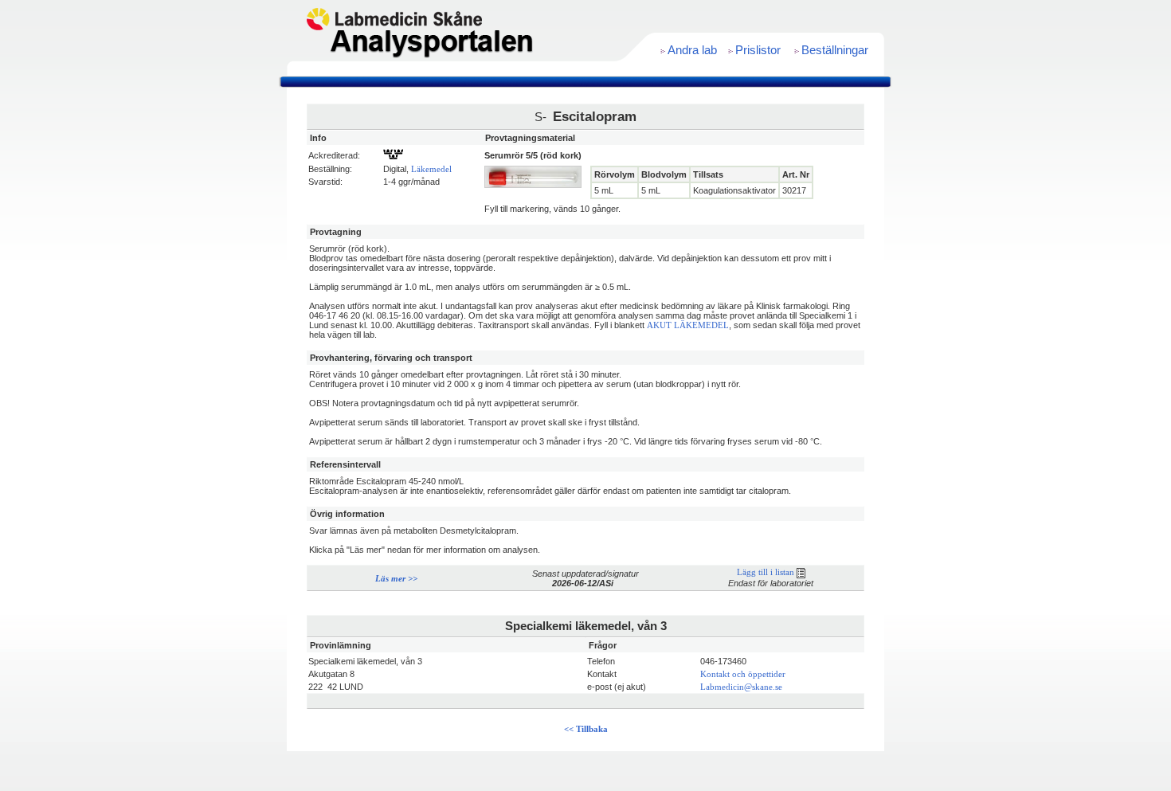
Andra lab (692, 50)
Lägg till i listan (767, 572)
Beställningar (834, 50)
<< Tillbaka (586, 729)
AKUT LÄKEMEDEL (688, 325)
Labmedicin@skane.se (741, 687)
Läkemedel (431, 169)
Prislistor (758, 50)
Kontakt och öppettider (742, 674)
